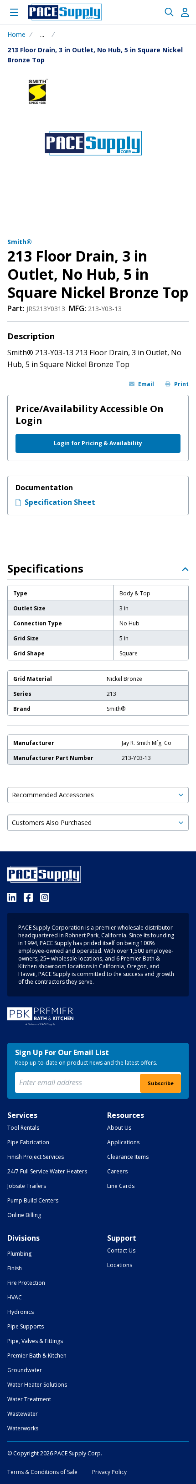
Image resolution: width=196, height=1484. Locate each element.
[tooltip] (42, 35)
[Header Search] (169, 12)
